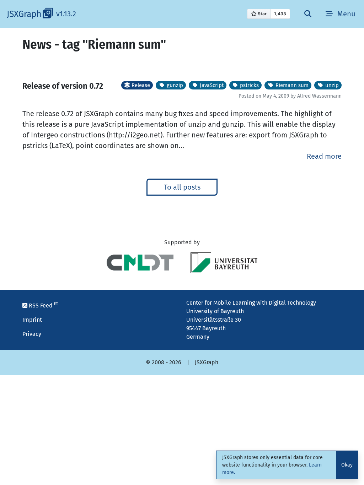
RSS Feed (41, 305)
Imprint (32, 319)
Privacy (31, 334)
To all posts (182, 187)
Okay (347, 465)
